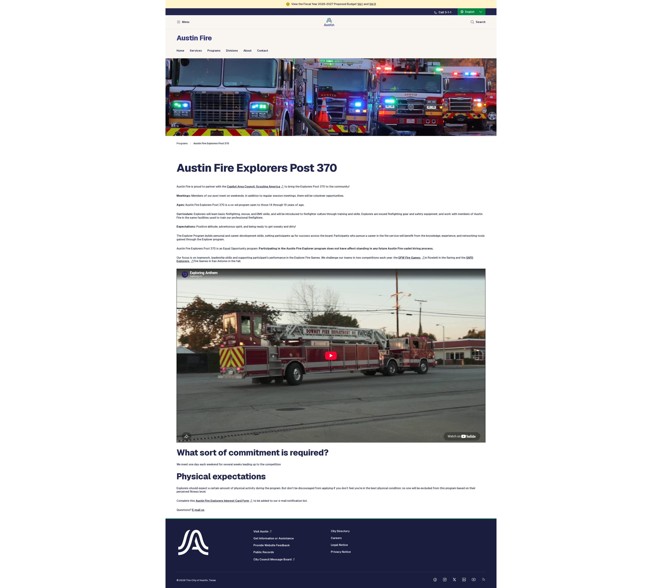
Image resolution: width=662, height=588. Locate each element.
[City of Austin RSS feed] (483, 580)
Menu (185, 22)
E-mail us (198, 510)
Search (480, 22)
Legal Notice (339, 545)
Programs (213, 50)
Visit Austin (260, 531)
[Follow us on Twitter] (454, 580)
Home (180, 50)
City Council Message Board (272, 559)
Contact (262, 50)
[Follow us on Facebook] (435, 580)
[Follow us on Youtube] (474, 580)
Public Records (263, 552)
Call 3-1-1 (445, 12)
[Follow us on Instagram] (445, 580)
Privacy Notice (341, 552)
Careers (336, 538)
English (469, 12)
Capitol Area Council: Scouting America (253, 186)
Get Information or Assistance (273, 538)
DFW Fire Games (409, 257)
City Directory (340, 531)
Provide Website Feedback (271, 545)
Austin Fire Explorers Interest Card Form (222, 501)
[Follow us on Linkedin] (464, 580)
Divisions (232, 50)
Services (196, 50)
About (247, 50)
